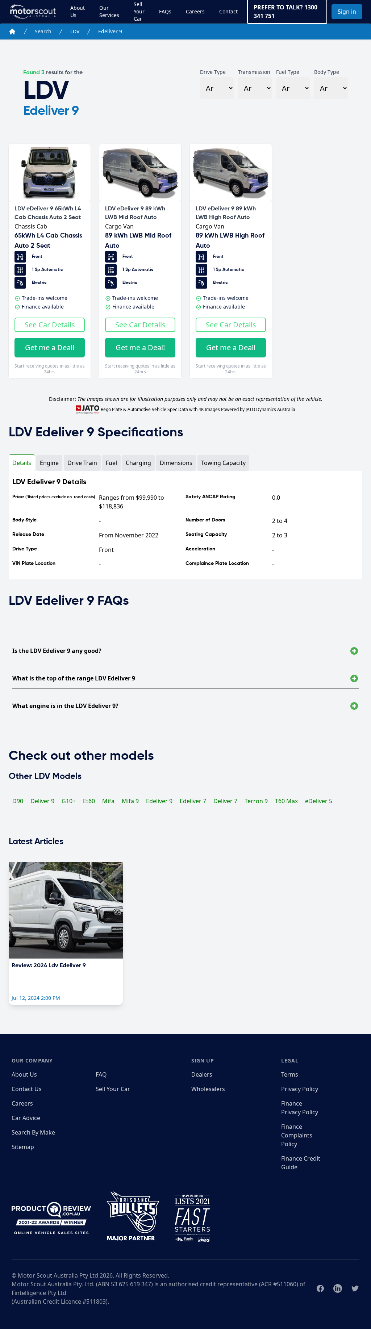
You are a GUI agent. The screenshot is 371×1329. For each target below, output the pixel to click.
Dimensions (176, 463)
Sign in (347, 12)
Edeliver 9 (110, 31)
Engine (49, 463)
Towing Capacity (223, 463)
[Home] (12, 31)
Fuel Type (287, 71)
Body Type (326, 71)
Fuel (111, 463)
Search (43, 31)
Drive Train (82, 463)
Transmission (254, 71)
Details (21, 463)
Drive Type (213, 71)
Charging (138, 463)
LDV (74, 31)
